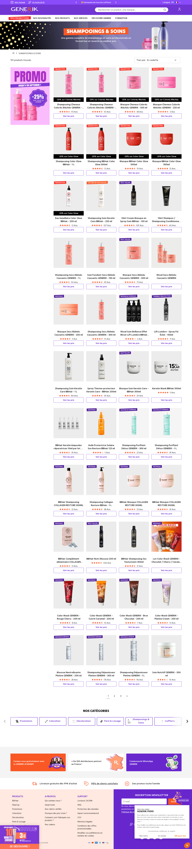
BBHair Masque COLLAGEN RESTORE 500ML (166, 504)
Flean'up (15, 805)
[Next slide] (116, 2)
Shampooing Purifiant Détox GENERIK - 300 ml (133, 447)
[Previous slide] (76, 2)
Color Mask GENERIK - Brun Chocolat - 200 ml (134, 617)
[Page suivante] (127, 696)
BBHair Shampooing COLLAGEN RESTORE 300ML (68, 504)
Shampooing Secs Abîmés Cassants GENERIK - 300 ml (101, 333)
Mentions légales (84, 821)
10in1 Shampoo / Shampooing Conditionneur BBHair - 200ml (166, 220)
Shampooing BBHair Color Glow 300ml (101, 163)
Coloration (16, 813)
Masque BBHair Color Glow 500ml (134, 163)
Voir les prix (68, 116)
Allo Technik (20, 2)
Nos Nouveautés (42, 18)
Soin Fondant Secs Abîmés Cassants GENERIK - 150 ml (101, 276)
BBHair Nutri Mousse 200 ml (101, 558)
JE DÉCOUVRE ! (20, 846)
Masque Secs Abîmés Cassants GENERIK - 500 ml (134, 276)
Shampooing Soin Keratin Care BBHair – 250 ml (101, 220)
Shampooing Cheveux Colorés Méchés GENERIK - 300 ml (101, 106)
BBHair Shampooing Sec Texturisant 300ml (134, 560)
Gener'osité (50, 805)
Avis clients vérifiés (53, 809)
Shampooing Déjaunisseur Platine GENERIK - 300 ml (101, 674)
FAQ (79, 805)
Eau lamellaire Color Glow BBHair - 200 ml (68, 220)
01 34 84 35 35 (38, 2)
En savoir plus (22, 767)
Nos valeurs (50, 824)
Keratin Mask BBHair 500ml (166, 388)
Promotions (17, 809)
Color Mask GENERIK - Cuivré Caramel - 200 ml (101, 617)
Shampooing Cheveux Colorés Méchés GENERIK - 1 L (68, 106)
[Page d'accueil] (13, 53)
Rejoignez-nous (138, 767)
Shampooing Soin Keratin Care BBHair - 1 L (68, 390)
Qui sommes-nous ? (53, 800)
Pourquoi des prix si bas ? (56, 813)
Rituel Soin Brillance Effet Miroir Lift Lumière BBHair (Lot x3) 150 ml (133, 333)
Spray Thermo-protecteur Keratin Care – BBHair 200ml (101, 390)
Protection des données (88, 809)
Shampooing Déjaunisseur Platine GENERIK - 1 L (134, 674)
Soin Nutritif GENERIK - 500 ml (166, 674)
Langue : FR (168, 2)
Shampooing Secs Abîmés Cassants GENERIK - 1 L (68, 276)
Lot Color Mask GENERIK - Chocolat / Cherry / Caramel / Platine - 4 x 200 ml (166, 560)
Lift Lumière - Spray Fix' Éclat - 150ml (166, 333)
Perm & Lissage (18, 821)
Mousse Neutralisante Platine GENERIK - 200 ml (69, 674)
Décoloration (18, 817)
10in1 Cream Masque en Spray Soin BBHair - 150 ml (133, 220)
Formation (121, 18)
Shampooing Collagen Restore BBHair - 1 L (101, 504)
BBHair (15, 800)
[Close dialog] (36, 828)
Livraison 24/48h (84, 800)
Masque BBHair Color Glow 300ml (166, 163)
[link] (19, 834)
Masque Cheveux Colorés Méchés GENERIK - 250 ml (166, 106)
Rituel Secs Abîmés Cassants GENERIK (166, 276)
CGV (79, 817)
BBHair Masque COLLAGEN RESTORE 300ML (134, 504)
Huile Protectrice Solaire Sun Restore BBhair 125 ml (101, 447)
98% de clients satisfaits (104, 783)
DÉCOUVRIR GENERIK (101, 18)
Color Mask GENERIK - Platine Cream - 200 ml (166, 617)
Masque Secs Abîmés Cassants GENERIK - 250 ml (68, 333)
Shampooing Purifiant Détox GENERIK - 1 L (166, 447)
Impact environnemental (88, 813)
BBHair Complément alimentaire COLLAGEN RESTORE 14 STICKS (69, 560)
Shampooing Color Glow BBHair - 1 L (68, 163)
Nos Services (81, 18)
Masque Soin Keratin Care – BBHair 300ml (134, 390)
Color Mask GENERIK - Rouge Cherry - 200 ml (68, 617)
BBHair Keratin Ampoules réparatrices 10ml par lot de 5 (69, 447)
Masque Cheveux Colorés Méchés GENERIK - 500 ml (133, 106)
